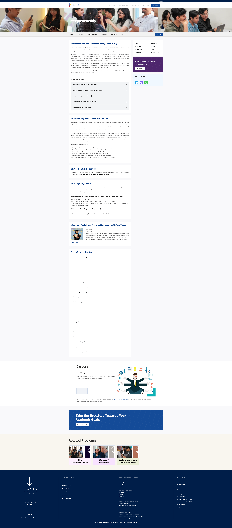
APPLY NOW (155, 5)
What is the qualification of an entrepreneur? (83, 332)
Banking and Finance (123, 484)
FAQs (122, 34)
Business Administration (124, 480)
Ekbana (135, 523)
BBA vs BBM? (75, 277)
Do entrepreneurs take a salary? (80, 346)
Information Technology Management (127, 505)
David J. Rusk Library (67, 498)
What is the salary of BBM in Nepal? (80, 257)
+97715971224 (29, 505)
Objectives (80, 34)
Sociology (121, 496)
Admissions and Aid (66, 485)
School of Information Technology (129, 501)
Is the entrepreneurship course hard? (81, 352)
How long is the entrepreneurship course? (82, 322)
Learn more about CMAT (77, 76)
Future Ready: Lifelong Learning (127, 510)
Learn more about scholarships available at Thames (96, 174)
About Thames (112, 5)
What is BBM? (76, 262)
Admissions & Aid (135, 5)
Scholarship (64, 492)
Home (70, 17)
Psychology (121, 492)
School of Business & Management (128, 478)
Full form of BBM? (76, 267)
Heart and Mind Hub (181, 496)
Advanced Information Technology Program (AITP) (130, 514)
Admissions (104, 34)
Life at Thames (146, 5)
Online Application (81, 424)
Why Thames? (114, 34)
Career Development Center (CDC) (184, 501)
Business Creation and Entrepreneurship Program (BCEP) (131, 516)
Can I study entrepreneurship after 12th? (82, 327)
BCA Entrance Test (181, 484)
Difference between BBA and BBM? (80, 272)
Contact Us (161, 1)
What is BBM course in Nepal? (79, 312)
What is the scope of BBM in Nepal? (80, 292)
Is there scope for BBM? (78, 307)
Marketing (121, 482)
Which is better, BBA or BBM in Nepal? (81, 287)
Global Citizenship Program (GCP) (126, 518)
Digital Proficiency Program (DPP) (126, 512)
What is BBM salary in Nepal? (79, 282)
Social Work (121, 494)
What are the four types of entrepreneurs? (82, 337)
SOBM (74, 17)
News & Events (65, 489)
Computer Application (124, 503)
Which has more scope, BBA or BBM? (81, 302)
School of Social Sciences (126, 490)
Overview (72, 34)
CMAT (178, 482)
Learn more (139, 68)
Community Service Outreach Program (185, 494)
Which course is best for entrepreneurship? (82, 317)
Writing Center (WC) (181, 504)
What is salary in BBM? (78, 297)
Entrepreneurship (123, 486)
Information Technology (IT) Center (184, 499)
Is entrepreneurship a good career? (80, 341)
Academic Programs (123, 5)
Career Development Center (121, 400)
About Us (64, 482)
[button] (77, 396)
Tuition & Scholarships (92, 34)
